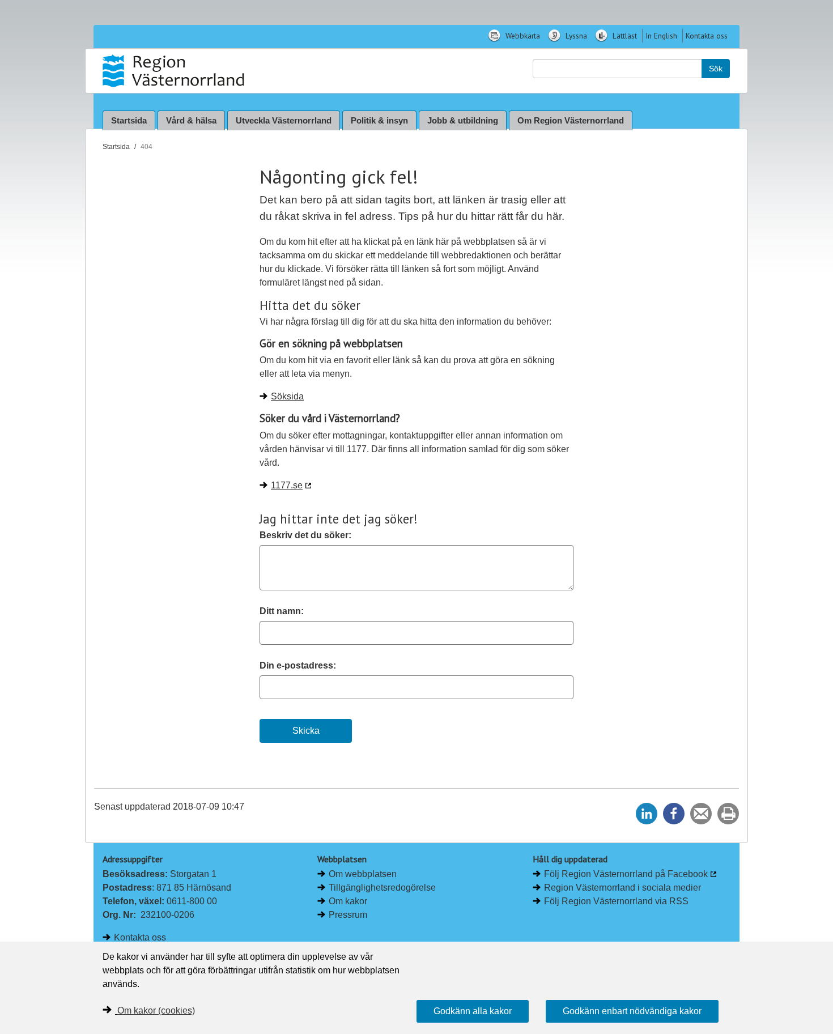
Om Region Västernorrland (570, 120)
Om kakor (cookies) (156, 1010)
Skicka (306, 730)
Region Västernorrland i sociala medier (622, 887)
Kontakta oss (707, 36)
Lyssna (575, 36)
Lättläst (623, 36)
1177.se (287, 485)
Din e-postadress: (298, 665)
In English (661, 36)
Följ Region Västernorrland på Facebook (626, 874)
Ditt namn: (282, 611)
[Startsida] (175, 70)
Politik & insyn (379, 120)
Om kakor (348, 901)
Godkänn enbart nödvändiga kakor (632, 1011)
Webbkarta (521, 36)
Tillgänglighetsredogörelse (382, 887)
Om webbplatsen (363, 874)
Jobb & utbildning (462, 120)
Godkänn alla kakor (473, 1011)
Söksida (287, 396)
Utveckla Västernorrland (284, 120)
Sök (715, 68)
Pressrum (348, 915)
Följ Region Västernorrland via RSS (616, 901)
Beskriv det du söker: (305, 535)
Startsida (129, 120)
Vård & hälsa (191, 120)
